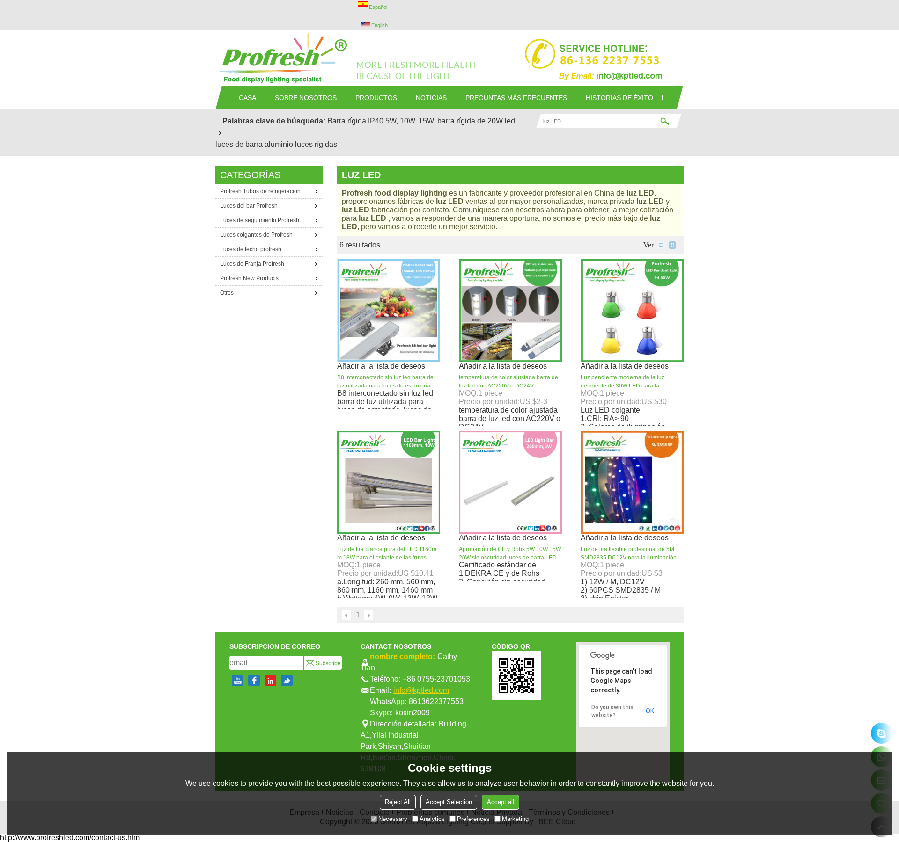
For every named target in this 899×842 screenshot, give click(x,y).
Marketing (515, 818)
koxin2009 (412, 713)
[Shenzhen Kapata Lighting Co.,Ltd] (449, 58)
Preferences (473, 818)
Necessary (392, 818)
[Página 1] (347, 615)
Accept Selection (449, 801)
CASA (247, 98)
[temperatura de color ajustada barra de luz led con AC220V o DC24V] (510, 310)
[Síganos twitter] (287, 680)
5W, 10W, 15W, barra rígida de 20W (444, 121)
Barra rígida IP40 (355, 121)
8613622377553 (436, 701)
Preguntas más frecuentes (516, 98)
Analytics (432, 818)
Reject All (398, 801)
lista (661, 245)
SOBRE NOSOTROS (306, 98)
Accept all (500, 801)
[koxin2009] (881, 733)
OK (650, 711)
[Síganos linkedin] (270, 680)
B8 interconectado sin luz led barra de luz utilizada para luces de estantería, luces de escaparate (385, 386)
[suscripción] (323, 663)
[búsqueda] (665, 121)
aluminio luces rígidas (301, 144)
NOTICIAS (431, 98)
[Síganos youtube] (237, 680)
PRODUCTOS (376, 98)
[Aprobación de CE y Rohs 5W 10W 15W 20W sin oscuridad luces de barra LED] (510, 482)
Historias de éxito (619, 98)
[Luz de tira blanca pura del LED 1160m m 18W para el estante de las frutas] (388, 482)
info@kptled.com (421, 690)
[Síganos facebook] (254, 680)
